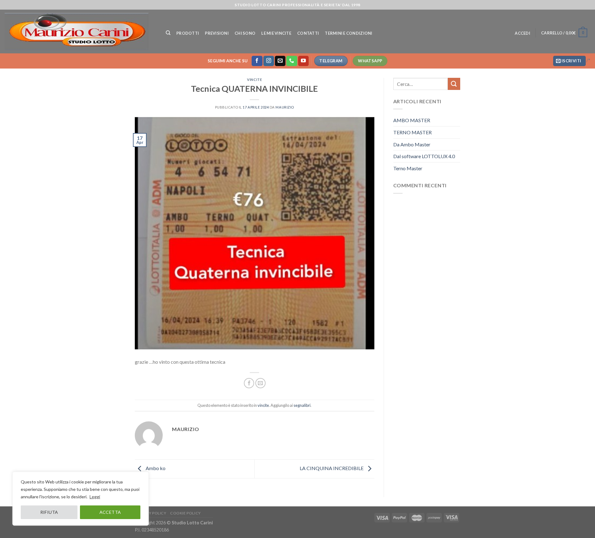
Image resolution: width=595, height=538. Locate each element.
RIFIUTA (49, 512)
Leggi (95, 496)
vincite (254, 80)
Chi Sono (245, 33)
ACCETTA (110, 512)
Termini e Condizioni (348, 33)
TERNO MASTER (412, 132)
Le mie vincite (276, 33)
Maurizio (284, 107)
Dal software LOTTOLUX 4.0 (424, 156)
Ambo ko (155, 468)
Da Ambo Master (411, 144)
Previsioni (217, 33)
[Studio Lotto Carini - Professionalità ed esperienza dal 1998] (79, 31)
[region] (80, 499)
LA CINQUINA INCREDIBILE (332, 468)
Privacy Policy (150, 513)
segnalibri (302, 405)
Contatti (308, 33)
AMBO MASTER (411, 120)
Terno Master (407, 168)
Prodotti (187, 33)
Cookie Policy (185, 513)
